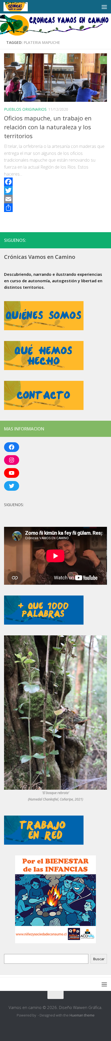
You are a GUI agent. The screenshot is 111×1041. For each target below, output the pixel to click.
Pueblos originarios (25, 109)
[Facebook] (55, 181)
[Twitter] (55, 190)
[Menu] (104, 6)
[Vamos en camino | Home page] (20, 6)
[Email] (55, 199)
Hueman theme (82, 1015)
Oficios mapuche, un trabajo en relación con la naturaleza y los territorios (48, 127)
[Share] (55, 207)
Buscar (99, 958)
